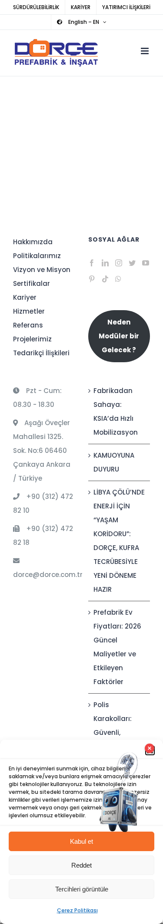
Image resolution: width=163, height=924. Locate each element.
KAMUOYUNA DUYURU (113, 462)
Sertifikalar (31, 283)
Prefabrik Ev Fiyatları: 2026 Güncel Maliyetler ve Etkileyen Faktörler (117, 647)
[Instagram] (118, 262)
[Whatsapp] (118, 278)
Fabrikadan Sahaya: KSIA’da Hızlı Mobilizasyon (115, 411)
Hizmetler (29, 311)
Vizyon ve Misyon (41, 269)
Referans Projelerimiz (32, 332)
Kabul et (81, 841)
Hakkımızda (33, 241)
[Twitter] (132, 262)
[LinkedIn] (105, 262)
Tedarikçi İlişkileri (41, 352)
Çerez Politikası (77, 910)
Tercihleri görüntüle (81, 889)
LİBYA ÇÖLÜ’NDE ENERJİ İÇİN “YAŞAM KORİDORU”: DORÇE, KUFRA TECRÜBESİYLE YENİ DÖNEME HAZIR (119, 541)
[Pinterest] (91, 278)
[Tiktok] (105, 278)
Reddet (81, 865)
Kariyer (25, 297)
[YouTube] (145, 262)
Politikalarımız (37, 255)
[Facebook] (91, 262)
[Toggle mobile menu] (145, 51)
